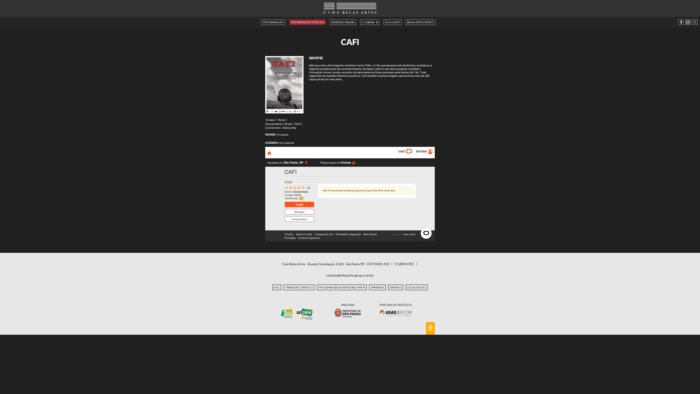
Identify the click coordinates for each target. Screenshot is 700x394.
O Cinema (368, 22)
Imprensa (377, 287)
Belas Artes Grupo (420, 22)
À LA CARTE (392, 22)
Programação (273, 22)
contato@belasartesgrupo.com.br (350, 275)
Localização (416, 287)
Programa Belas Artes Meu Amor (342, 287)
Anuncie (395, 287)
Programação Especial (307, 22)
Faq (276, 287)
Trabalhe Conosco (299, 287)
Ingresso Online (342, 22)
